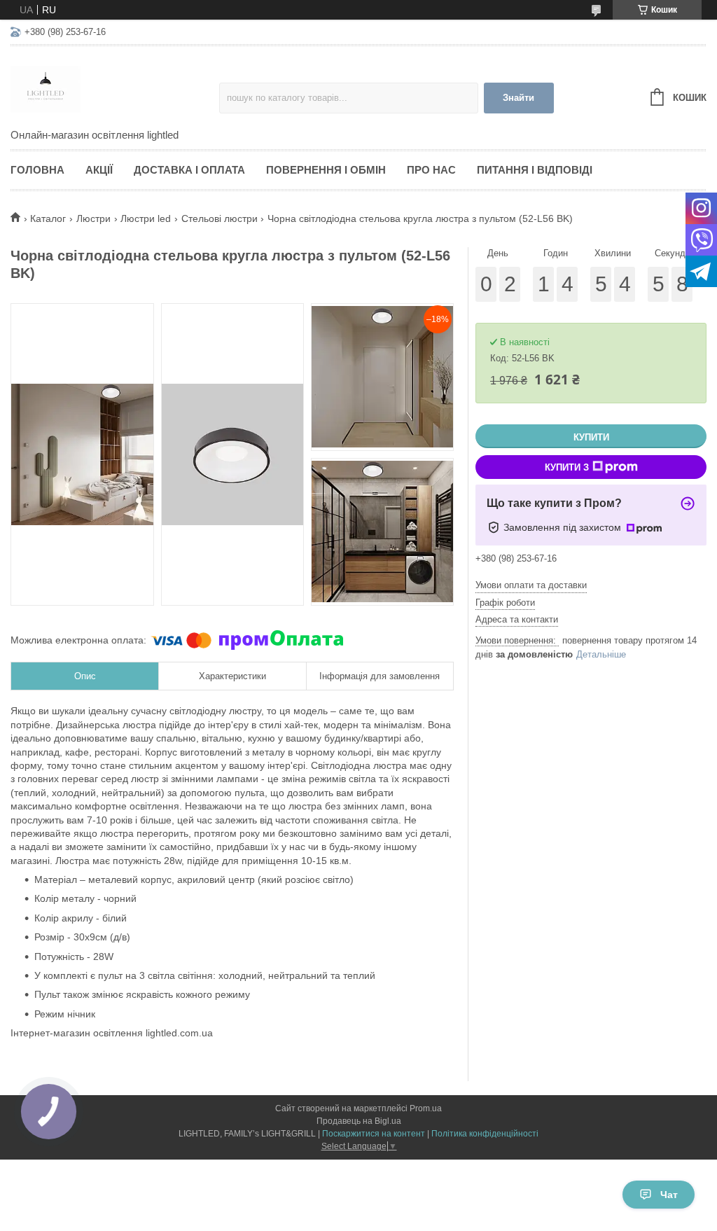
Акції (99, 170)
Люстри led (145, 218)
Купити (591, 437)
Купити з (567, 467)
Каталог (48, 218)
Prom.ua (426, 1108)
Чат (669, 1194)
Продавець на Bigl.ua (358, 1121)
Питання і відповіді (534, 170)
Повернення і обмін (326, 170)
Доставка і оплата (189, 170)
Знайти (518, 97)
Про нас (431, 170)
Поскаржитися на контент (373, 1134)
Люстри (93, 218)
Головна (37, 170)
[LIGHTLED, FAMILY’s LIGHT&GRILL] (115, 88)
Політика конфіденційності (484, 1134)
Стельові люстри (219, 218)
